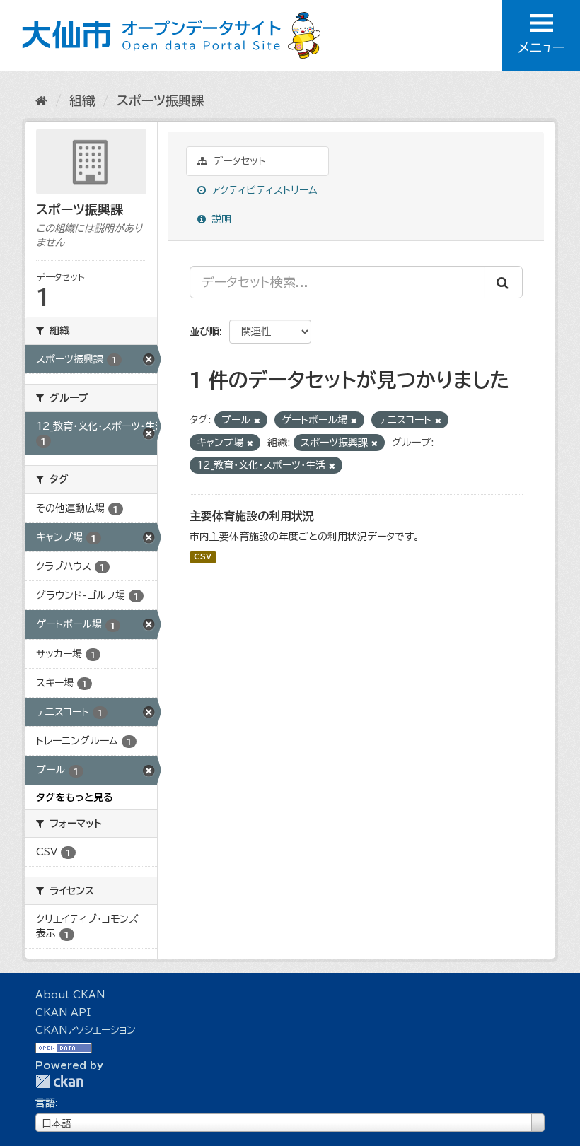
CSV (202, 557)
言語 (45, 1103)
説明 (219, 219)
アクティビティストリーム (263, 190)
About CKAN (70, 995)
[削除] (257, 420)
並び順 (204, 332)
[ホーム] (41, 100)
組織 (82, 100)
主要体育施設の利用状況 (252, 516)
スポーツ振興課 (160, 100)
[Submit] (504, 282)
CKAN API (63, 1012)
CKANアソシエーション (85, 1030)
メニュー (541, 47)
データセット (237, 161)
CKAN (59, 1081)
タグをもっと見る (74, 797)
